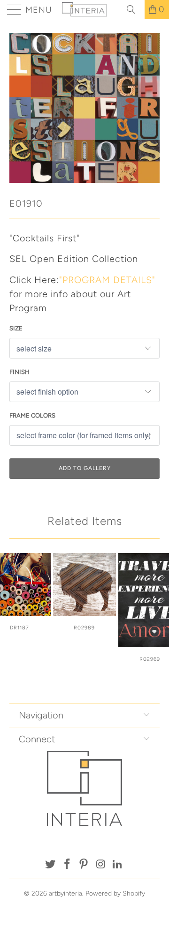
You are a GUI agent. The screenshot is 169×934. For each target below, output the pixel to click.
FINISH (19, 371)
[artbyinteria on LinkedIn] (118, 865)
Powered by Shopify (115, 893)
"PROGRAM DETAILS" (107, 279)
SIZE (16, 328)
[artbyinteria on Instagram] (101, 865)
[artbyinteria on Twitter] (51, 865)
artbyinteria (65, 893)
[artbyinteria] (84, 9)
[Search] (134, 9)
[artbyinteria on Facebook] (67, 865)
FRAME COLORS (32, 415)
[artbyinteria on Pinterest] (84, 865)
